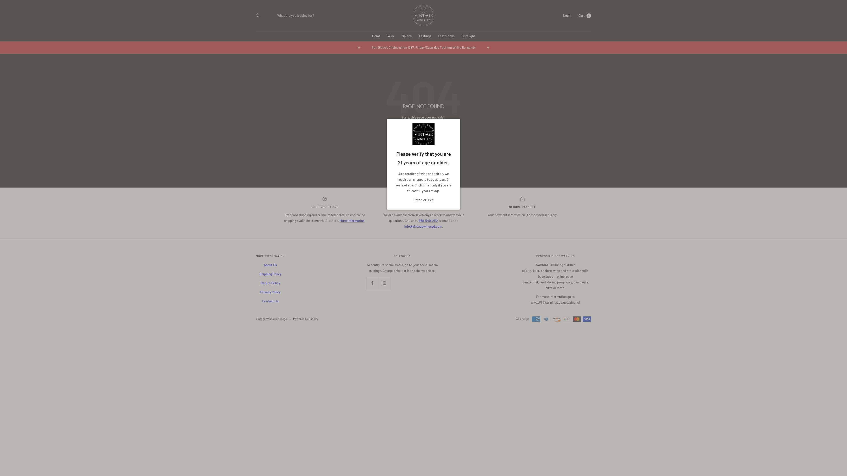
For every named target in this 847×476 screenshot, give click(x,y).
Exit (431, 200)
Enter (418, 200)
